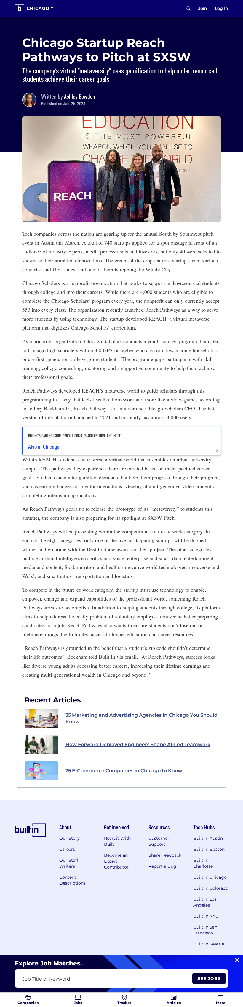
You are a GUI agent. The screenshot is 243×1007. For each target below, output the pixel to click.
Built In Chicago (210, 877)
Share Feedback (164, 855)
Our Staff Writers (68, 863)
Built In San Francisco (205, 930)
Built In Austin (208, 838)
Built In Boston (209, 849)
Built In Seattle (208, 944)
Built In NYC (205, 916)
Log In (221, 8)
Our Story (69, 838)
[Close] (237, 960)
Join (202, 8)
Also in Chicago (43, 446)
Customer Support (158, 841)
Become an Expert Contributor (116, 861)
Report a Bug (162, 866)
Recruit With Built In (117, 841)
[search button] (188, 8)
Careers (67, 849)
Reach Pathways (162, 309)
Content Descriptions (72, 880)
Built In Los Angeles (205, 902)
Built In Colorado (210, 888)
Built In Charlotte (203, 863)
